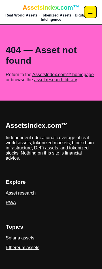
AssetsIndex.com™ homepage (63, 74)
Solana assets (20, 237)
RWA (11, 202)
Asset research (21, 193)
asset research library (55, 79)
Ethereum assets (22, 247)
